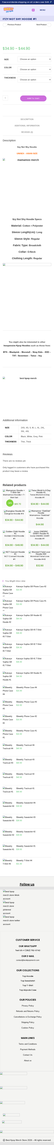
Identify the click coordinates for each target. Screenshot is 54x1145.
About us (28, 1060)
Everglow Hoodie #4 (14, 513)
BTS (5, 352)
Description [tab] (27, 119)
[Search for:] (48, 10)
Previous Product (14, 25)
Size (6, 59)
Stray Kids (38, 352)
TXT (14, 356)
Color (8, 67)
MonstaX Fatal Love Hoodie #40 (39, 558)
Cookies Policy (27, 1028)
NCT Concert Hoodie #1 (14, 558)
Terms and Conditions (28, 1044)
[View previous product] (5, 25)
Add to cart (33, 98)
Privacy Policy (28, 1006)
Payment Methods (27, 1049)
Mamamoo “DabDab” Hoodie (40, 516)
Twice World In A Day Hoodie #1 (40, 496)
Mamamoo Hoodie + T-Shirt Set (14, 496)
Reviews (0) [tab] (27, 132)
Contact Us (27, 1055)
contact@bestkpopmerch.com (27, 960)
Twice (33, 356)
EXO (47, 352)
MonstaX (26, 352)
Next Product (41, 25)
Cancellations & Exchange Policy (28, 1017)
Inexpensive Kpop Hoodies (17, 345)
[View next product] (49, 25)
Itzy (40, 356)
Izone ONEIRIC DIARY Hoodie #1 (40, 537)
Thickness (10, 78)
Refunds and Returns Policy (27, 1011)
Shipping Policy (27, 1022)
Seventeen (23, 356)
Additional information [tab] (27, 126)
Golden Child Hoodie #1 (14, 537)
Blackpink (14, 352)
